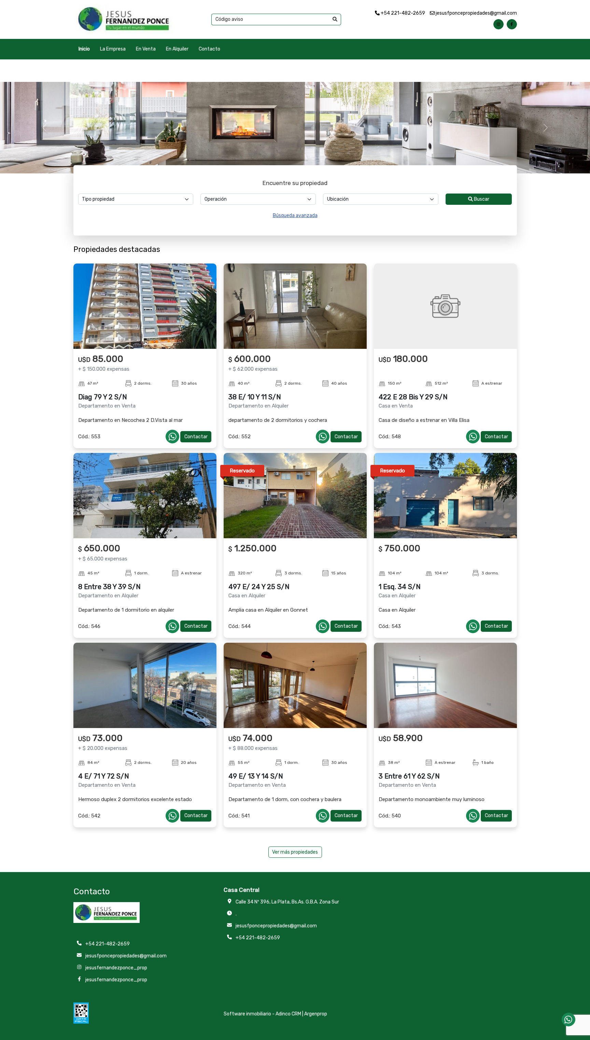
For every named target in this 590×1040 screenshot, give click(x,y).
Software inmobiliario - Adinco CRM (262, 1014)
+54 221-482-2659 (402, 13)
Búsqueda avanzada (295, 215)
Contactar (196, 437)
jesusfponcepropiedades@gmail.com (476, 13)
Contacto (209, 49)
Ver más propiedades (295, 852)
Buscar (481, 199)
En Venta (146, 49)
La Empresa (113, 49)
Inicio (84, 49)
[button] (44, 127)
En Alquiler (177, 49)
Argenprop (315, 1014)
